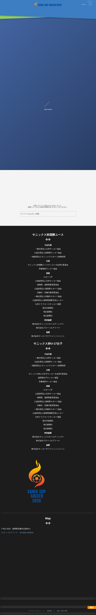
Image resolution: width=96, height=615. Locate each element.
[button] (90, 3)
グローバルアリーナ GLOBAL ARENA (17, 533)
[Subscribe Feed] (56, 603)
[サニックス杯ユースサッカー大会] (48, 4)
